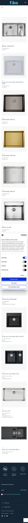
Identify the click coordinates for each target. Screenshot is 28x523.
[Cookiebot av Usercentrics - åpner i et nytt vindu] (21, 235)
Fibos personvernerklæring (15, 494)
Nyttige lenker (7, 507)
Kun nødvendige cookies (14, 286)
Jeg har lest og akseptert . (12, 494)
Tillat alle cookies (14, 279)
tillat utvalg (14, 283)
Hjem (2, 7)
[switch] (25, 262)
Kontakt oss (6, 503)
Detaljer (22, 275)
